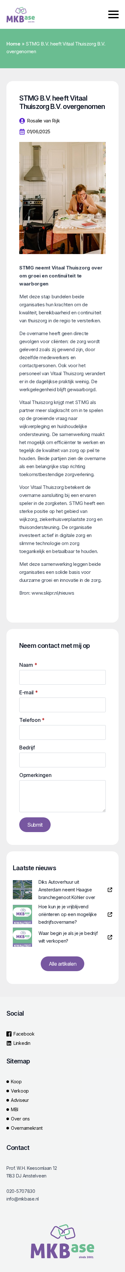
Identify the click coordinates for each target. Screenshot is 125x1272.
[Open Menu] (113, 14)
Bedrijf (27, 747)
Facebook (24, 1034)
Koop (16, 1081)
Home (13, 44)
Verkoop (20, 1091)
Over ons (20, 1118)
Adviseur (20, 1100)
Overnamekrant (26, 1128)
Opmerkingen (35, 775)
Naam (28, 664)
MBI (14, 1109)
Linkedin (21, 1043)
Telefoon (32, 720)
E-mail (28, 692)
